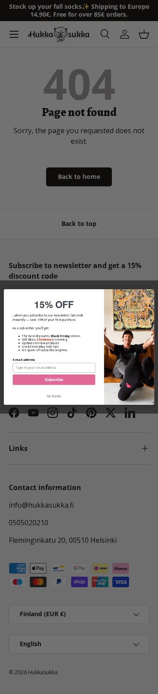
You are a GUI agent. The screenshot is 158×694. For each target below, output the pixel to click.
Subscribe (54, 379)
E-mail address (24, 359)
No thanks (54, 396)
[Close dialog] (149, 294)
